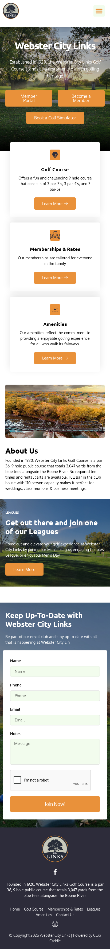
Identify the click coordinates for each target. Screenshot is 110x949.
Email (15, 709)
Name (15, 660)
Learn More (52, 203)
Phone (16, 685)
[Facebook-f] (55, 871)
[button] (99, 11)
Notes (15, 733)
